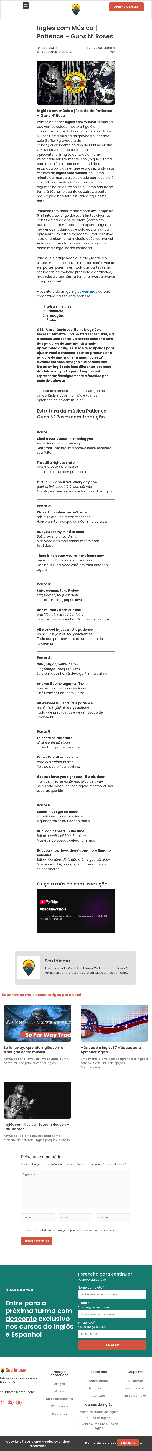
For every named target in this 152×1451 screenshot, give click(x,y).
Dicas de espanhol (59, 1399)
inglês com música (87, 291)
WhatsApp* (92, 1325)
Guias (59, 1391)
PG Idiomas (135, 1381)
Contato (98, 1396)
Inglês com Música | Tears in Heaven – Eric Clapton (36, 1126)
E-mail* (93, 1305)
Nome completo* (91, 1288)
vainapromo (135, 1388)
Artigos (59, 1384)
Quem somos (98, 1381)
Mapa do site (98, 1388)
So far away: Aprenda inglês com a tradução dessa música (33, 1049)
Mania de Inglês (135, 1396)
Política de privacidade (102, 1443)
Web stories (59, 1406)
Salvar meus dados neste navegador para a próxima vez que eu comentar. (70, 1230)
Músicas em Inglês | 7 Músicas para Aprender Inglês (111, 1049)
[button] (26, 5)
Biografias (59, 1414)
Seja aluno (127, 1443)
